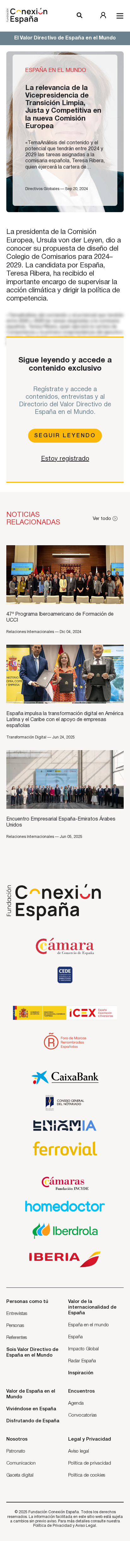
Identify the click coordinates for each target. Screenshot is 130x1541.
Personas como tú (27, 1301)
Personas (15, 1325)
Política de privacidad (89, 1463)
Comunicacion (21, 1463)
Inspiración (80, 1373)
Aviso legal (78, 1451)
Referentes (16, 1337)
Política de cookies (86, 1475)
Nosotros (16, 1439)
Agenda (76, 1403)
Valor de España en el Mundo (30, 1394)
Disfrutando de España (32, 1421)
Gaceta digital (19, 1475)
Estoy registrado (65, 459)
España (75, 1337)
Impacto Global (83, 1349)
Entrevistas (16, 1313)
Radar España (82, 1361)
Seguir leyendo (65, 435)
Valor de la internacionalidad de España (92, 1307)
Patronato (15, 1451)
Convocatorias (82, 1415)
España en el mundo (88, 1325)
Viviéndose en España (31, 1409)
